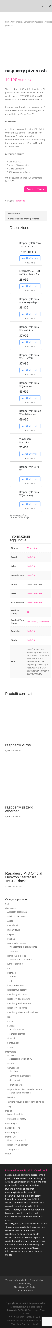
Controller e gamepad (20, 1075)
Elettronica (32, 548)
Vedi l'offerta (35, 189)
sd (11, 980)
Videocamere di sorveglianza (23, 946)
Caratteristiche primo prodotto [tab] (23, 218)
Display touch (14, 929)
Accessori (11, 1055)
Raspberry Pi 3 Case (17, 994)
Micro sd (11, 972)
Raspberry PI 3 (12, 1123)
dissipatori (15, 1080)
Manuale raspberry (16, 1118)
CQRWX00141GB (34, 593)
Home (8, 21)
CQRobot (31, 557)
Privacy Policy (36, 1280)
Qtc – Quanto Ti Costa (24, 1287)
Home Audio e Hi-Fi (16, 955)
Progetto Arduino (15, 985)
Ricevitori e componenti (21, 959)
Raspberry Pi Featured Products (22, 1012)
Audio (10, 920)
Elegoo (10, 934)
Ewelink (11, 938)
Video (10, 1047)
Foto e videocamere (16, 943)
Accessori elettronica (17, 911)
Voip (9, 1106)
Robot (10, 1021)
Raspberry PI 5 (12, 1132)
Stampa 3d (10, 1136)
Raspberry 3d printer (17, 1144)
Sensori (11, 1025)
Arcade (10, 1063)
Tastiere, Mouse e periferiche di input (25, 1101)
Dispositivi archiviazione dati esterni (24, 1089)
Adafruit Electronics (16, 916)
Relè (9, 1016)
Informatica (17, 21)
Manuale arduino (15, 1114)
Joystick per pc (16, 1084)
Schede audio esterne (20, 1092)
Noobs (13, 976)
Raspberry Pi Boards (17, 1007)
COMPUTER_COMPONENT (38, 621)
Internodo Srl (14, 1310)
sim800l (11, 1038)
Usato (8, 1153)
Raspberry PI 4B (13, 1127)
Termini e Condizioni (15, 1280)
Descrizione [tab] (14, 213)
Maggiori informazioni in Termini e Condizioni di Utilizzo (24, 1251)
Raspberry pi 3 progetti (18, 998)
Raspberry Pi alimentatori (19, 1003)
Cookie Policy (24, 1283)
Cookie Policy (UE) (24, 1290)
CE (28, 611)
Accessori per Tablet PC (21, 1058)
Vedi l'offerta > (30, 258)
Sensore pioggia (17, 1033)
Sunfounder (13, 1042)
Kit (8, 968)
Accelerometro (17, 1029)
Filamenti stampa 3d (17, 1140)
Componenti (29, 21)
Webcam (14, 951)
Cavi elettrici (13, 925)
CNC (7, 903)
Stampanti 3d (13, 1149)
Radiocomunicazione (17, 989)
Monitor (11, 1097)
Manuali (9, 1110)
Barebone (40, 21)
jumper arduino (15, 963)
